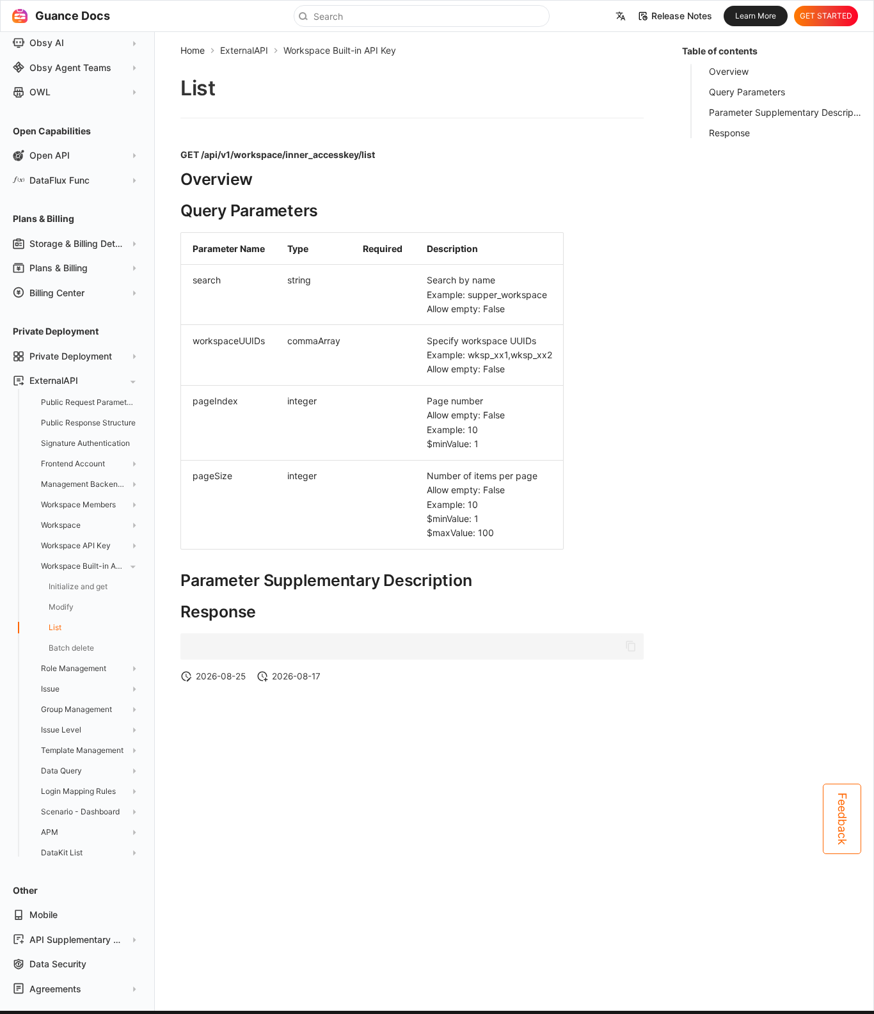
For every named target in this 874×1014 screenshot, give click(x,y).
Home (192, 50)
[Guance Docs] (20, 16)
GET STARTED (826, 15)
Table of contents (720, 50)
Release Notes (681, 16)
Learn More (755, 15)
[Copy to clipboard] (631, 646)
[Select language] (620, 16)
